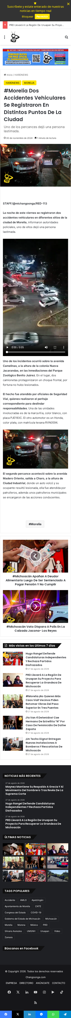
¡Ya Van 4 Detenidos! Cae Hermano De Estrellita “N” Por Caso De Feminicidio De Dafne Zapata (46, 723)
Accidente (10, 900)
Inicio (9, 74)
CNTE (38, 906)
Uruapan (44, 931)
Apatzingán (37, 900)
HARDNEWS (21, 74)
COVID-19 (36, 912)
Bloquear (27, 16)
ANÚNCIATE (43, 983)
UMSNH (31, 931)
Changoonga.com (36, 977)
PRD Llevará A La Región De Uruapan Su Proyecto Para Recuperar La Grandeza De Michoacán (44, 680)
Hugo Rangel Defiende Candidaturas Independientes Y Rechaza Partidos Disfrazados (46, 659)
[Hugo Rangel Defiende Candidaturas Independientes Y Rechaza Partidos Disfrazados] (13, 658)
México (34, 925)
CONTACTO (58, 983)
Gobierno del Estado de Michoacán (22, 918)
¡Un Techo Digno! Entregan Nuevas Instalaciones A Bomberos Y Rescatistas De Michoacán (44, 744)
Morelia (36, 524)
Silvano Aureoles (13, 931)
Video (57, 931)
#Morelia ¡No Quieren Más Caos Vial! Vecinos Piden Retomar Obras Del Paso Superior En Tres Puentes (43, 702)
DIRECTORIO (26, 983)
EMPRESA (11, 983)
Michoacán (51, 918)
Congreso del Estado (15, 912)
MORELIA (29, 82)
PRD (45, 925)
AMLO (23, 900)
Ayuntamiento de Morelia (17, 906)
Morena (21, 925)
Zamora (9, 937)
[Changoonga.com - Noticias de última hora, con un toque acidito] (14, 36)
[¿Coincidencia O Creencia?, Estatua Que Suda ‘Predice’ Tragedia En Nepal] (35, 876)
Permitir (42, 16)
